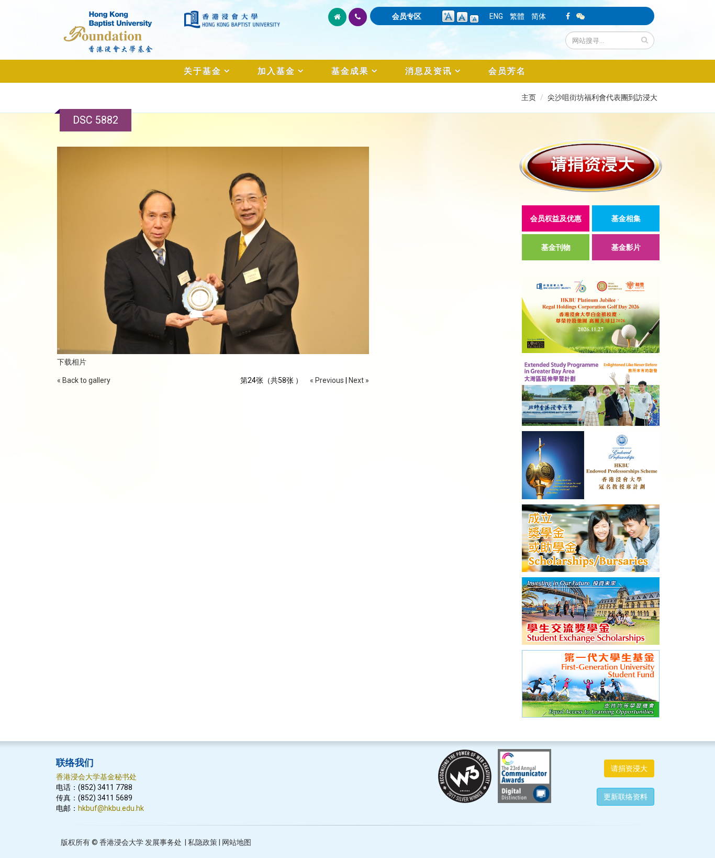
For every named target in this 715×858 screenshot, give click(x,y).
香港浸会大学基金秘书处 (96, 777)
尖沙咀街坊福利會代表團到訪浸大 (602, 97)
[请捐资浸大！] (590, 165)
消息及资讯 (428, 71)
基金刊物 (556, 247)
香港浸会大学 (121, 842)
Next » (359, 380)
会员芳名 (507, 71)
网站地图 (236, 842)
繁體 (517, 16)
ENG (496, 16)
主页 (528, 97)
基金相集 (626, 218)
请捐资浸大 (629, 768)
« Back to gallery (83, 380)
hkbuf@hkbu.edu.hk (111, 808)
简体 (538, 16)
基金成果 (350, 71)
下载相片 (71, 362)
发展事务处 (163, 842)
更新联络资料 (625, 797)
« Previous (327, 380)
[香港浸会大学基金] (119, 26)
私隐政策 (202, 842)
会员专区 (406, 16)
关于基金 (202, 71)
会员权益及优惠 (556, 218)
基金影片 (626, 247)
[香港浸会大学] (232, 19)
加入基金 (276, 71)
